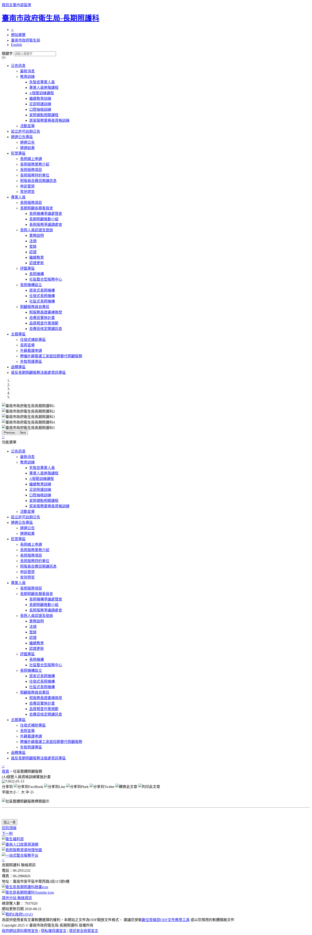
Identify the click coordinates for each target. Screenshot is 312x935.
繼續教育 (36, 257)
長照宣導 (27, 345)
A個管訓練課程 (41, 93)
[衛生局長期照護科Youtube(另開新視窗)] (28, 892)
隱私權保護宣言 (53, 931)
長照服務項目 (31, 170)
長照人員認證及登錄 (36, 230)
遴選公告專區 (22, 137)
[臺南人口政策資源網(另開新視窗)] (20, 844)
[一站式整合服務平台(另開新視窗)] (20, 855)
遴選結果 (27, 148)
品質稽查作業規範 (43, 323)
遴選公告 (27, 142)
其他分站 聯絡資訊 (17, 898)
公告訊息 (18, 66)
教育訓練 (27, 77)
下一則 (7, 833)
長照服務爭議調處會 (45, 225)
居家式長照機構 (42, 290)
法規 (33, 241)
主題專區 (18, 334)
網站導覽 (18, 35)
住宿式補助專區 (33, 340)
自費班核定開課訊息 (45, 329)
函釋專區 (18, 367)
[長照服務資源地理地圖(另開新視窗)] (22, 850)
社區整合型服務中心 (45, 279)
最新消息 (27, 71)
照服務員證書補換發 (45, 312)
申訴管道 (27, 186)
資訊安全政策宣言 (83, 931)
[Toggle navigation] (3, 57)
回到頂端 (9, 828)
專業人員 (18, 197)
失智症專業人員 (42, 82)
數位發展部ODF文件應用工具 (166, 920)
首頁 (5, 771)
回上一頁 (10, 822)
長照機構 (36, 274)
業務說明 (36, 235)
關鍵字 (7, 53)
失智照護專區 (31, 361)
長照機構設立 (31, 285)
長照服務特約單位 (34, 175)
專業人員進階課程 (43, 88)
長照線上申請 (31, 159)
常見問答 (27, 192)
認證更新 (36, 263)
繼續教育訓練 (40, 98)
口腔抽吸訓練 (40, 109)
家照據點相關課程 (43, 115)
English (16, 45)
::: (12, 30)
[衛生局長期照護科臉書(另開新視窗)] (25, 887)
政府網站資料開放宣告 (20, 931)
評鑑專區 (27, 268)
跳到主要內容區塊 (16, 5)
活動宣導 (27, 126)
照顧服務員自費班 (34, 307)
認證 (33, 252)
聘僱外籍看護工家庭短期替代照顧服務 (51, 356)
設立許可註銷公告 (25, 131)
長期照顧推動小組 (43, 219)
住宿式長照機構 (42, 296)
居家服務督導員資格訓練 (49, 120)
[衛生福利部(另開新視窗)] (13, 839)
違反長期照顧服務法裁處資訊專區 (38, 372)
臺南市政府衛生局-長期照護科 (50, 18)
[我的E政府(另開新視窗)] (17, 914)
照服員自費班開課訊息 (38, 181)
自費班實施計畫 (42, 318)
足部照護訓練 (40, 104)
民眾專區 (18, 153)
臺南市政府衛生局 (25, 40)
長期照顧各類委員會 (36, 208)
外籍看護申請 (31, 351)
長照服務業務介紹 (34, 164)
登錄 (33, 246)
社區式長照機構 (42, 301)
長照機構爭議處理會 (45, 214)
